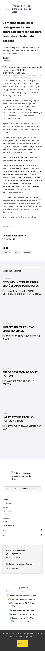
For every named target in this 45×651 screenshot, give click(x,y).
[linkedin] (13, 238)
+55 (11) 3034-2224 (15, 554)
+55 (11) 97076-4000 (15, 557)
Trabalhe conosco (9, 525)
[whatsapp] (10, 238)
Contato (5, 522)
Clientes (5, 518)
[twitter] (7, 238)
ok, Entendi (22, 644)
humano (27, 252)
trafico (17, 252)
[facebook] (3, 238)
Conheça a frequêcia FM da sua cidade (21, 489)
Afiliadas (5, 514)
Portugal (7, 252)
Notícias (5, 507)
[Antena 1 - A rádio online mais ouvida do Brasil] (22, 8)
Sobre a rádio (7, 504)
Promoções (6, 511)
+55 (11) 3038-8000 (15, 568)
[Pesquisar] (6, 9)
